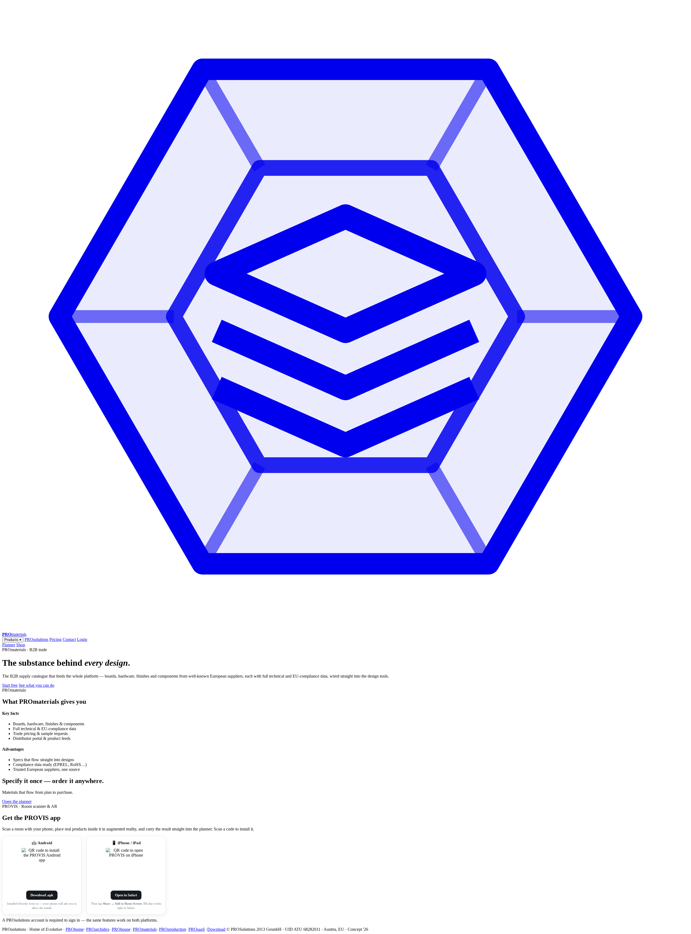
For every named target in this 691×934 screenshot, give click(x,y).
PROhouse (121, 929)
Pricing (55, 639)
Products (12, 640)
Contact (69, 639)
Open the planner (17, 801)
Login (82, 639)
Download (216, 929)
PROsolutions (36, 639)
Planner (8, 645)
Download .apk (42, 895)
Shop (20, 645)
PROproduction (172, 929)
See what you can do (36, 685)
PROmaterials (145, 929)
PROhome (75, 929)
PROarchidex (97, 929)
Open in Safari (126, 895)
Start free (10, 685)
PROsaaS (196, 929)
